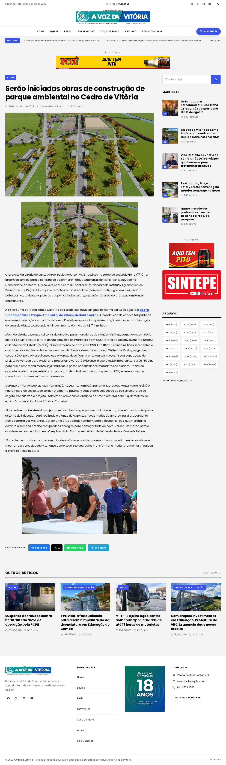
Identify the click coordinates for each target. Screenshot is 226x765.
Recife (10, 77)
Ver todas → (212, 572)
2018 (209, 340)
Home (40, 31)
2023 (171, 332)
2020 (171, 340)
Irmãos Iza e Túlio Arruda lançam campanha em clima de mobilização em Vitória (150, 40)
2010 (190, 364)
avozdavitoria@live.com (191, 681)
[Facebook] (191, 4)
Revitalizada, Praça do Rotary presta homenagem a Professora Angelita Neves (201, 186)
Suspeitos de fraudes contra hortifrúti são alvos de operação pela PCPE (28, 620)
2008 (171, 372)
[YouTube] (209, 4)
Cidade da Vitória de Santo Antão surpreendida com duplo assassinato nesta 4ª (200, 133)
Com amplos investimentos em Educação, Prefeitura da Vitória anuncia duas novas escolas (194, 622)
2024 (208, 324)
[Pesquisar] (216, 79)
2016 (190, 348)
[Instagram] (203, 4)
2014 (171, 356)
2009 (209, 364)
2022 (189, 332)
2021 (208, 332)
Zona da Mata (109, 31)
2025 (189, 324)
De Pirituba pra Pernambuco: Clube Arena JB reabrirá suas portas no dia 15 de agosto (199, 107)
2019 (190, 340)
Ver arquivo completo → (177, 380)
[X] (197, 4)
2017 (171, 348)
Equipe (54, 31)
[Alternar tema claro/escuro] (218, 4)
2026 (171, 324)
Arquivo (131, 31)
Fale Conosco (152, 31)
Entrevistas (86, 31)
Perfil (68, 31)
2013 (190, 356)
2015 (209, 348)
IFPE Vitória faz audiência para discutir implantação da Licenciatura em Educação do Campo (85, 622)
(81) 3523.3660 (186, 687)
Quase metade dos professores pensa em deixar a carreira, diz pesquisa (196, 214)
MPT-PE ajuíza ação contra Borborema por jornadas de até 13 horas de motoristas (139, 620)
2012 (210, 356)
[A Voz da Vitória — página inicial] (113, 17)
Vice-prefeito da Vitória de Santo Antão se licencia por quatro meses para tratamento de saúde (200, 160)
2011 (171, 364)
